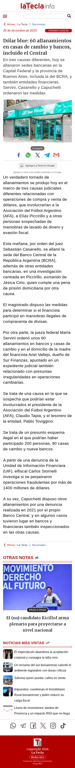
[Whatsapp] (13, 726)
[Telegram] (23, 726)
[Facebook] (33, 726)
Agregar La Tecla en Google (40, 165)
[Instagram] (53, 726)
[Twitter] (43, 726)
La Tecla (22, 24)
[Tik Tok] (63, 726)
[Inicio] (37, 6)
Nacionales (39, 24)
